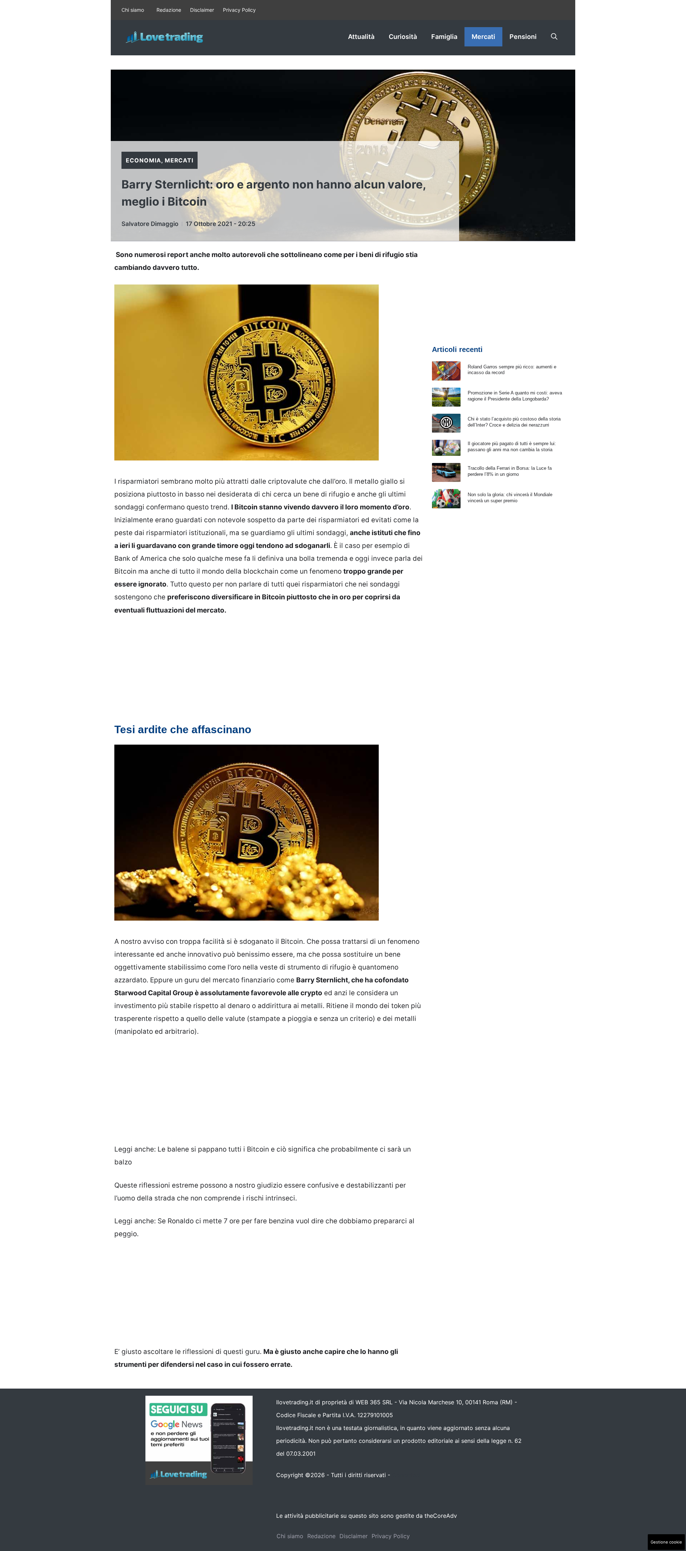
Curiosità (403, 36)
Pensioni (523, 36)
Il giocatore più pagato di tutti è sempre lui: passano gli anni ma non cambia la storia (512, 446)
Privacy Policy (239, 10)
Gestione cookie (666, 1542)
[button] (554, 36)
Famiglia (444, 36)
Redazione (168, 10)
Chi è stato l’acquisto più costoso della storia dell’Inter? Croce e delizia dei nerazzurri (514, 422)
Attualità (361, 36)
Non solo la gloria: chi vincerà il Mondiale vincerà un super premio (510, 497)
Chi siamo (132, 10)
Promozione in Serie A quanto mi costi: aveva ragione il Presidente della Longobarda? (515, 396)
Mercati (483, 36)
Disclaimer (202, 10)
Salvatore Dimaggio (149, 223)
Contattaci (406, 1475)
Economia (143, 160)
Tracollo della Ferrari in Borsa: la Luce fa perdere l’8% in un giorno (510, 471)
